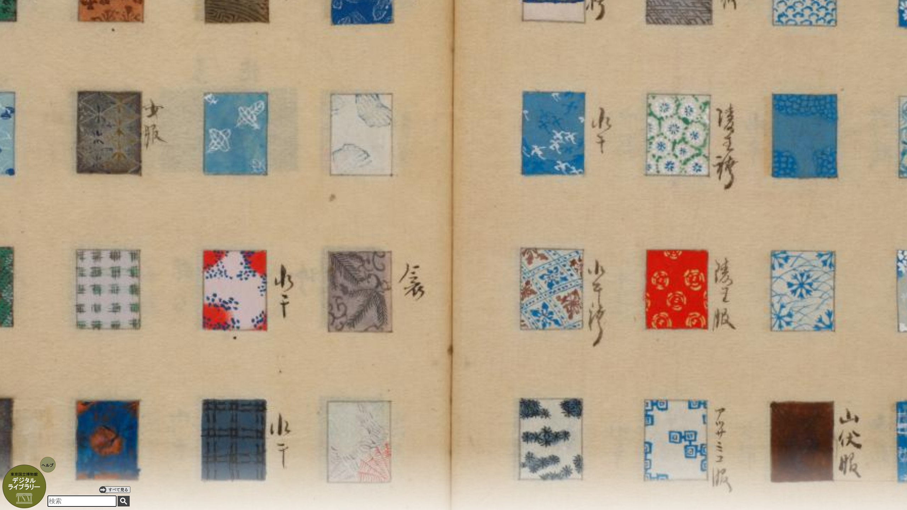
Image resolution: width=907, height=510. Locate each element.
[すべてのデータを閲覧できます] (115, 489)
